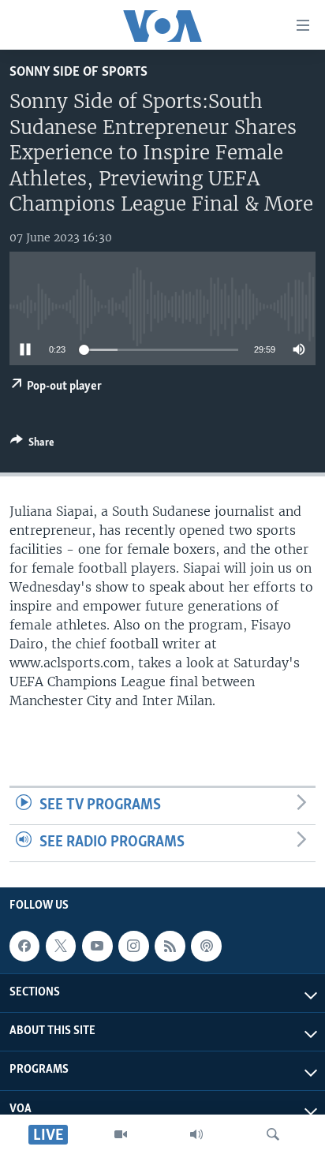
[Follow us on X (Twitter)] (61, 946)
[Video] (120, 1134)
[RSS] (170, 946)
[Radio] (196, 1134)
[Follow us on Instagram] (133, 946)
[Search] (273, 1134)
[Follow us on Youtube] (97, 946)
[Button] (32, 445)
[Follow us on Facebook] (24, 946)
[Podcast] (206, 946)
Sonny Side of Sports (78, 72)
